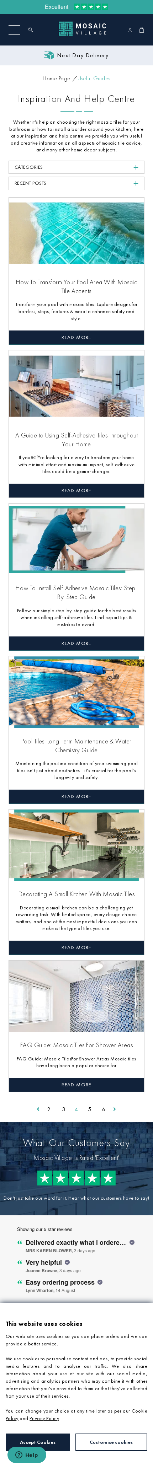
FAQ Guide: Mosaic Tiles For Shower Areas (76, 1045)
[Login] (130, 30)
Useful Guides (94, 78)
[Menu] (14, 30)
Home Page (56, 78)
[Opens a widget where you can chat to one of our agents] (26, 1455)
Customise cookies (111, 1442)
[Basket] (141, 30)
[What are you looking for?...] (32, 30)
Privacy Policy (44, 1418)
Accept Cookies (38, 1442)
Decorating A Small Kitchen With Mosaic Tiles (76, 894)
